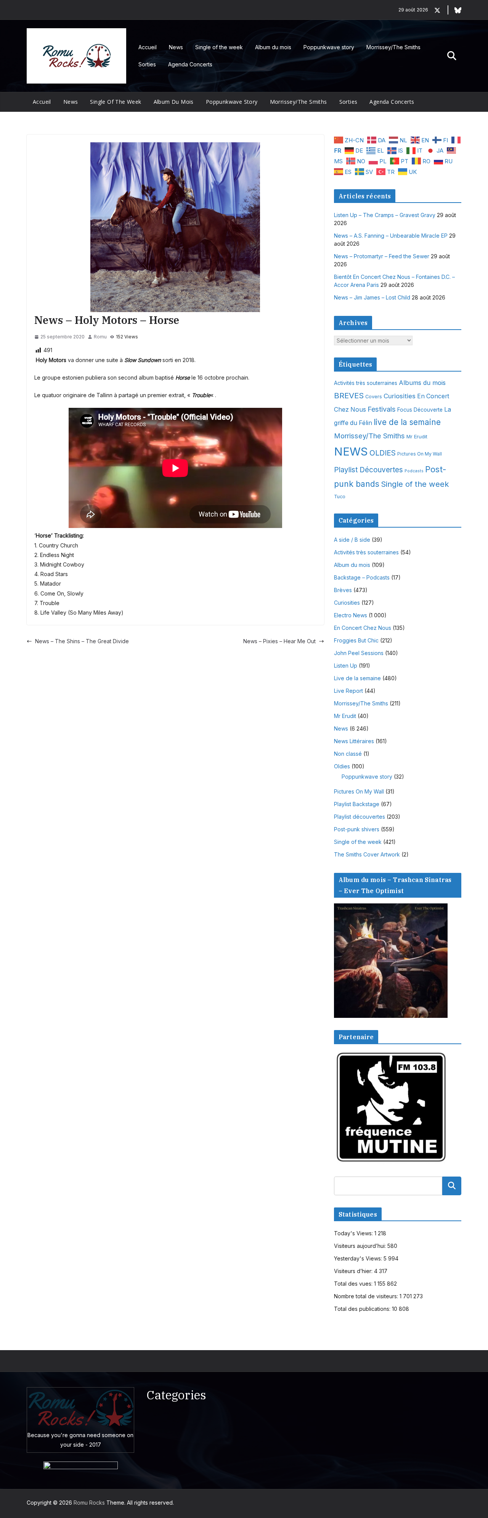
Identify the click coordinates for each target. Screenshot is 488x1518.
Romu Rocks (89, 1502)
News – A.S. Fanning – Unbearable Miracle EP (391, 235)
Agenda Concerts (190, 64)
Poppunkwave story (328, 47)
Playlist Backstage (356, 804)
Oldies (342, 766)
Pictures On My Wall (419, 454)
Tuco (339, 496)
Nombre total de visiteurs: (367, 1296)
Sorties (147, 64)
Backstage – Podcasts (362, 577)
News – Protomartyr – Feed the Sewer (381, 256)
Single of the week (219, 47)
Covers (373, 396)
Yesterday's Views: (359, 1258)
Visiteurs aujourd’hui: (360, 1246)
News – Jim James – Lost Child (372, 297)
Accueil (147, 47)
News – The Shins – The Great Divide (82, 641)
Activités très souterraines (365, 383)
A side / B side (352, 539)
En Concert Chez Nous (362, 628)
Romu (100, 337)
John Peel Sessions (359, 653)
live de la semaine (407, 422)
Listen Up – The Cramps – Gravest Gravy (384, 215)
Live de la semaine (357, 678)
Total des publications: (363, 1309)
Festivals (382, 409)
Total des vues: (354, 1283)
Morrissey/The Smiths (393, 47)
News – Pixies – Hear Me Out (279, 641)
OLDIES (382, 452)
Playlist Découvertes (368, 469)
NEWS (351, 451)
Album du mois (273, 47)
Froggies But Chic (356, 640)
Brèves (343, 590)
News (176, 47)
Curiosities (400, 396)
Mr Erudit (416, 436)
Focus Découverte (420, 410)
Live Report (348, 690)
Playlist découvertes (359, 816)
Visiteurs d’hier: (354, 1271)
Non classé (348, 753)
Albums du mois (422, 382)
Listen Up (345, 665)
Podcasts (414, 470)
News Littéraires (354, 741)
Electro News (350, 615)
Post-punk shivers (356, 829)
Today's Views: (354, 1233)
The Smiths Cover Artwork (367, 854)
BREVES (349, 395)
